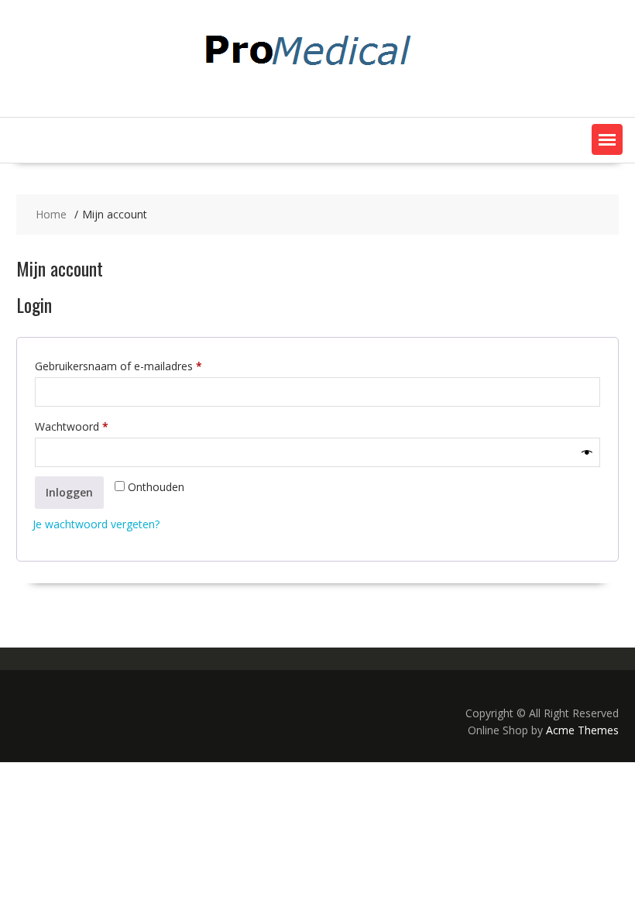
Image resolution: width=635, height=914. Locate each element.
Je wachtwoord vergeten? (96, 524)
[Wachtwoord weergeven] (587, 452)
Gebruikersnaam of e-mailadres (135, 365)
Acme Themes (582, 730)
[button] (607, 139)
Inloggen (69, 492)
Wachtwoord (88, 426)
